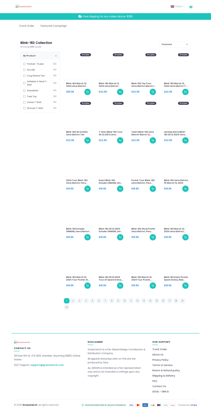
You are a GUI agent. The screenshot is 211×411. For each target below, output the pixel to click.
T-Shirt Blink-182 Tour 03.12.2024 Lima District (110, 133)
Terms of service (162, 365)
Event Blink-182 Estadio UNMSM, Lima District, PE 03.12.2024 (110, 181)
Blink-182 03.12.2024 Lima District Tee (76, 133)
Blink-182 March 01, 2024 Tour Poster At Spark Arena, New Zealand (77, 278)
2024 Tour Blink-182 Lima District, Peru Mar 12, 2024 (76, 181)
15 (157, 300)
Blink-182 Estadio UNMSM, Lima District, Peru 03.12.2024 (78, 230)
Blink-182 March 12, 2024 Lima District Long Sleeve (76, 85)
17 (170, 300)
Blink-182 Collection (36, 43)
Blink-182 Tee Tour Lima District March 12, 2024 (143, 85)
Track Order (159, 349)
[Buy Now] (87, 92)
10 (125, 300)
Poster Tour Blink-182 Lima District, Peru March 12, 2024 (143, 181)
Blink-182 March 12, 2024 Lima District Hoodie (109, 85)
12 (137, 300)
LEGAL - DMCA (160, 391)
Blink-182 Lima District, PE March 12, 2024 (176, 181)
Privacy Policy (160, 360)
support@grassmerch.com (47, 365)
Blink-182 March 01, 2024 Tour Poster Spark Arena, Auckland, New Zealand (141, 278)
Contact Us (159, 386)
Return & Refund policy (166, 370)
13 (144, 300)
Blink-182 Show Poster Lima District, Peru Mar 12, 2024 (143, 230)
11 (131, 300)
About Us (157, 354)
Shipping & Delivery (163, 375)
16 (163, 300)
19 (182, 300)
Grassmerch (30, 405)
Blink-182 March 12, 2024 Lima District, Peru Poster (174, 230)
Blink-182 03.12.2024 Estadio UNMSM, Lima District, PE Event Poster (110, 230)
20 (66, 307)
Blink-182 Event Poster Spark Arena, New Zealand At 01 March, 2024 (176, 278)
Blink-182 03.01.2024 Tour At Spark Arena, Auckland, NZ (110, 278)
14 (150, 300)
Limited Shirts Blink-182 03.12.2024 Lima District (175, 133)
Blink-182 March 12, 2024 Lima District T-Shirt (175, 85)
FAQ (154, 381)
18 (176, 300)
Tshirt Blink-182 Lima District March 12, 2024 (142, 133)
